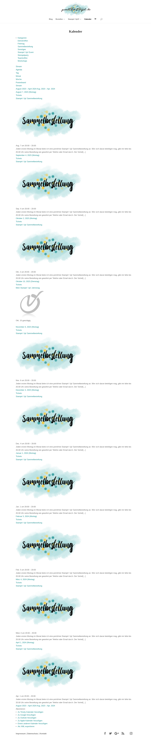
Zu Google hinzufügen (27, 715)
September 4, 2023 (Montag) (27, 155)
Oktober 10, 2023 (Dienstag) (27, 281)
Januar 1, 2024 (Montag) (26, 453)
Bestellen (59, 19)
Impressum (21, 734)
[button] (20, 709)
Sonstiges (22, 49)
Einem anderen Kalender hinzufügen (32, 723)
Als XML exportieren (26, 726)
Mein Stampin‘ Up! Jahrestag (28, 288)
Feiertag (21, 44)
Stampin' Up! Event (25, 52)
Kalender (87, 19)
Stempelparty (23, 55)
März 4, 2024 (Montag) (25, 579)
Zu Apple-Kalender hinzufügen (30, 721)
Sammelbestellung (25, 46)
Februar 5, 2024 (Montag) (26, 516)
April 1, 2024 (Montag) (25, 642)
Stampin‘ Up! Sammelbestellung (29, 98)
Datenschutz (32, 734)
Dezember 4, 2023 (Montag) (27, 390)
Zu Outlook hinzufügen (27, 718)
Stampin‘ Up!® (73, 19)
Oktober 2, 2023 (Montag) (26, 218)
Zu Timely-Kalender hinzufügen (30, 712)
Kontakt (43, 734)
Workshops (22, 61)
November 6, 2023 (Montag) (27, 327)
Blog (51, 19)
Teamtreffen (22, 58)
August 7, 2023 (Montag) (26, 92)
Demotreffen (23, 41)
